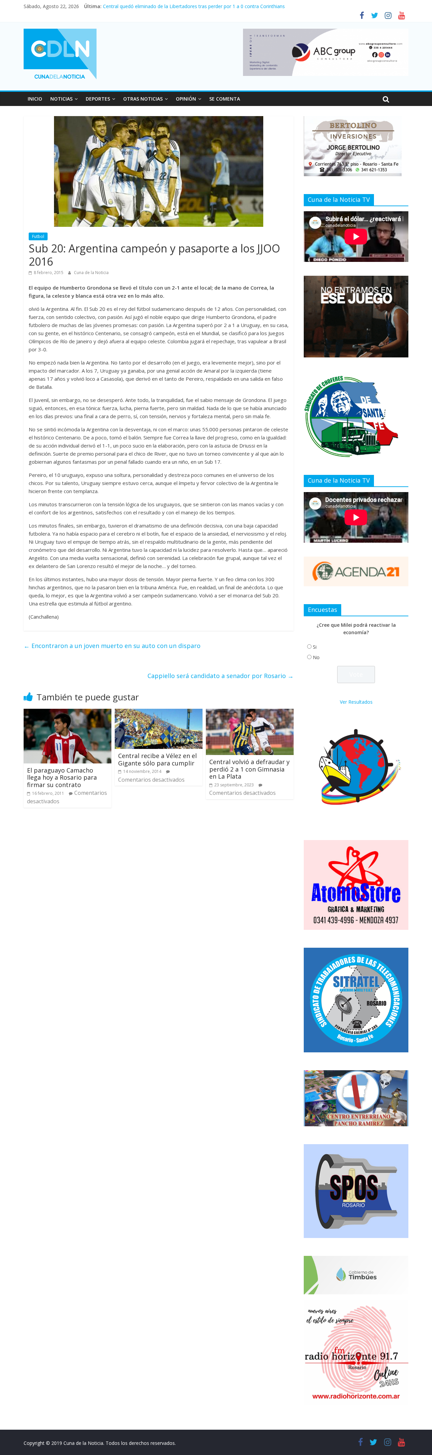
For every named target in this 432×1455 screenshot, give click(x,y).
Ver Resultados (356, 702)
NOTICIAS (61, 99)
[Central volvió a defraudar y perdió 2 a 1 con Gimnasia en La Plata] (250, 713)
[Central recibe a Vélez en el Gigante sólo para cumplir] (158, 713)
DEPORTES (98, 99)
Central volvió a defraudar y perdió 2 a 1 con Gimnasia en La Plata (249, 769)
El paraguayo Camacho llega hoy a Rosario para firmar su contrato (62, 777)
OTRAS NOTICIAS (143, 99)
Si (315, 647)
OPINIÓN (186, 99)
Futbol (38, 236)
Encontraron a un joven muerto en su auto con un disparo (112, 646)
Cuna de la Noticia (91, 272)
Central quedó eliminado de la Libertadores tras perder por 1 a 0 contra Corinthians (194, 6)
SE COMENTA (224, 99)
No (316, 657)
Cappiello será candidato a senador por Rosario (220, 676)
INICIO (35, 99)
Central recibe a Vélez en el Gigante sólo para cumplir (157, 759)
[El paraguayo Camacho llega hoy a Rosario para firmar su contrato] (67, 713)
